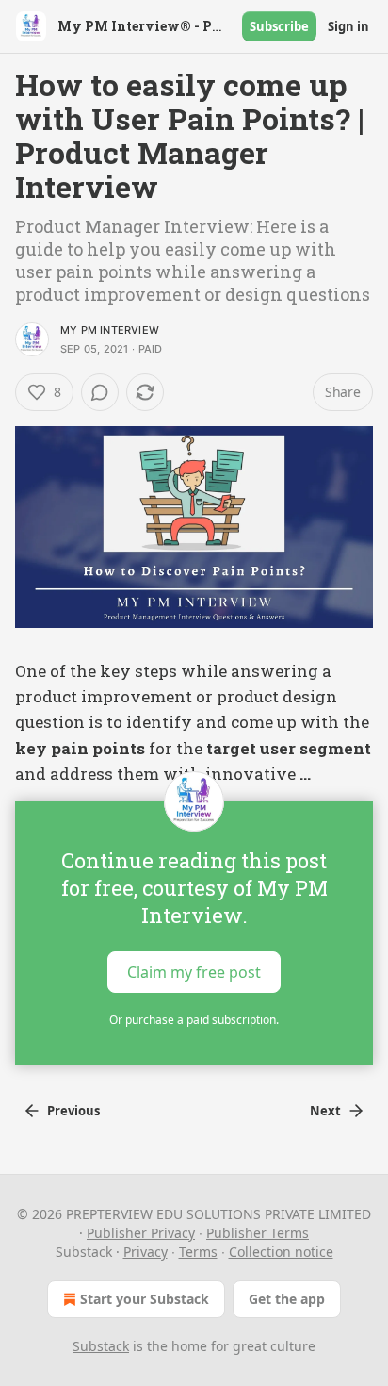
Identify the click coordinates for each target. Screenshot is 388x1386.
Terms (198, 1252)
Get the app (287, 1299)
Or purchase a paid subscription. (194, 1020)
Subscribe (279, 26)
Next (325, 1110)
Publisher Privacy (141, 1233)
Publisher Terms (257, 1233)
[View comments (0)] (100, 392)
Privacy (145, 1252)
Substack (101, 1346)
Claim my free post (194, 971)
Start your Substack (144, 1299)
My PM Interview (109, 330)
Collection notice (281, 1252)
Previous (73, 1110)
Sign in (348, 26)
